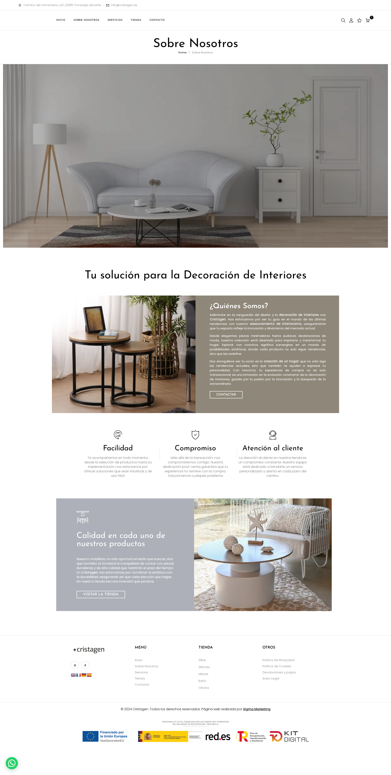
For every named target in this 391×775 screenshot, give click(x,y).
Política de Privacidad (278, 660)
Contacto (142, 684)
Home (182, 52)
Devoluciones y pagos (279, 672)
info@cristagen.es (124, 5)
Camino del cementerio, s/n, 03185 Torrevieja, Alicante (62, 5)
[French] (78, 675)
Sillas (202, 660)
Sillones (204, 667)
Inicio (138, 660)
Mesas (203, 674)
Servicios (141, 672)
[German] (83, 675)
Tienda (140, 678)
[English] (73, 675)
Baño (202, 681)
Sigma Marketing (256, 709)
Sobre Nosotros (146, 666)
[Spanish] (89, 675)
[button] (368, 20)
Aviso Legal (270, 678)
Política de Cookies (276, 666)
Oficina (204, 688)
